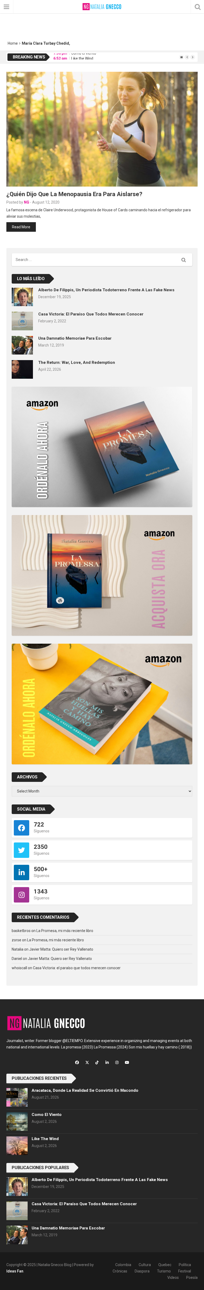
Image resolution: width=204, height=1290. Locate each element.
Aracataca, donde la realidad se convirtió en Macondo (85, 1090)
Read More (21, 227)
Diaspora (142, 1271)
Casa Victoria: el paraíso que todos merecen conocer (90, 314)
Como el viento (47, 1114)
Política (185, 1265)
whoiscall (19, 968)
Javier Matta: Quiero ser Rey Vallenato (61, 949)
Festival (184, 1271)
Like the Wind (82, 57)
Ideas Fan (14, 1271)
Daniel (17, 958)
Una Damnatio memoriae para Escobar (75, 338)
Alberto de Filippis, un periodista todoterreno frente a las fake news (106, 290)
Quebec (164, 1265)
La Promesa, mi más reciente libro (64, 931)
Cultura (145, 1265)
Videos (173, 1277)
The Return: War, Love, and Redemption (76, 362)
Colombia (123, 1265)
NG (26, 202)
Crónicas (120, 1271)
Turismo (164, 1271)
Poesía (192, 1277)
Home (13, 43)
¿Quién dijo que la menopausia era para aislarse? (74, 194)
